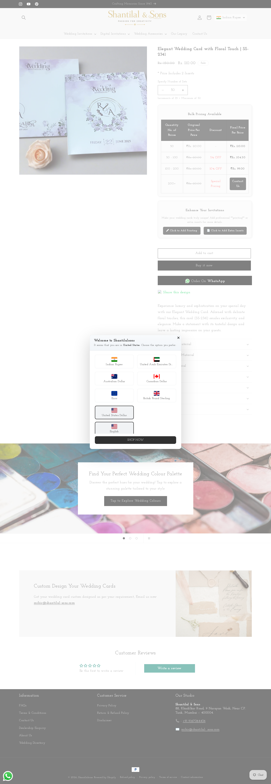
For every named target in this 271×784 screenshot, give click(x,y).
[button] (114, 361)
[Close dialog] (178, 338)
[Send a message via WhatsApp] (8, 776)
